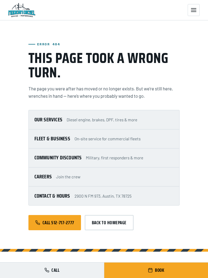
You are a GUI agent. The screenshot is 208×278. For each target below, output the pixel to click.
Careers (43, 176)
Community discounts (58, 157)
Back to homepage (109, 222)
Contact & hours (52, 195)
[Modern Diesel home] (21, 10)
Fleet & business (52, 138)
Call (55, 270)
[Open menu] (194, 10)
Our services (48, 119)
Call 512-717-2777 (58, 222)
